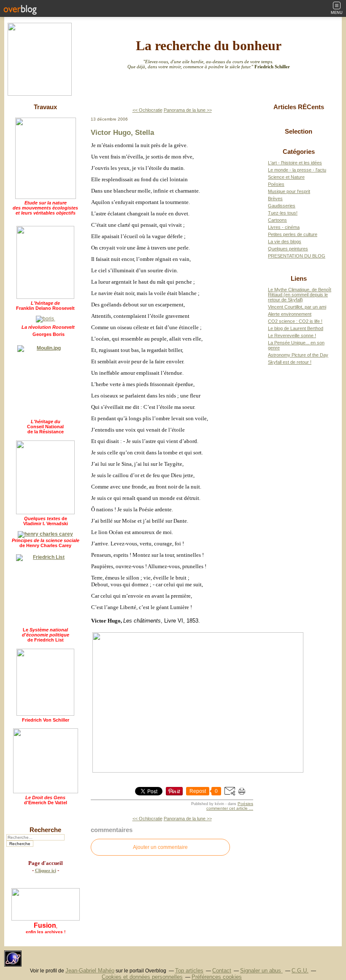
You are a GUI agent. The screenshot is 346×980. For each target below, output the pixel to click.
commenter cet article (227, 808)
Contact (221, 970)
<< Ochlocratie (147, 110)
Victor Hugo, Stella (122, 132)
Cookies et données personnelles (142, 977)
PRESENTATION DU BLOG (296, 255)
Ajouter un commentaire (160, 847)
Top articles (189, 970)
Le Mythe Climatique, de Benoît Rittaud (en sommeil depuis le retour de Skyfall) (299, 294)
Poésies (245, 803)
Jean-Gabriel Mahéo (89, 970)
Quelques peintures (288, 248)
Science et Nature (286, 177)
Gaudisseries (281, 205)
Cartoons (277, 220)
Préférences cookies (217, 977)
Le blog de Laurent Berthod (295, 328)
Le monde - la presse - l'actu (297, 169)
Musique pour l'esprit (289, 191)
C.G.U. (300, 970)
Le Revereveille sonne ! (292, 335)
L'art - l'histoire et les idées (295, 162)
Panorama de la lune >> (188, 110)
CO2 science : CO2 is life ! (295, 321)
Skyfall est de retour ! (289, 362)
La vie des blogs (284, 241)
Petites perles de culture (292, 234)
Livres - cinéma (284, 227)
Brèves (275, 198)
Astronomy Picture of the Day (298, 354)
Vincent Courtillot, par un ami (297, 306)
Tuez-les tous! (282, 212)
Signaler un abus (261, 970)
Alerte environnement (289, 314)
